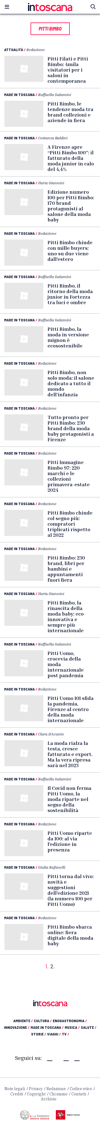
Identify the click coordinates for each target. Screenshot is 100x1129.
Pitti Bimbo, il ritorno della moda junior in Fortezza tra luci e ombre (70, 294)
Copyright (36, 1094)
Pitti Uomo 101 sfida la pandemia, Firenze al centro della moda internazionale (71, 709)
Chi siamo (58, 1094)
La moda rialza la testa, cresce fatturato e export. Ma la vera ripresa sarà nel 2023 (70, 754)
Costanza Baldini (53, 137)
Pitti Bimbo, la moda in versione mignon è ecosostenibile (68, 337)
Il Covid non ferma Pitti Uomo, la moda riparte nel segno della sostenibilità (69, 799)
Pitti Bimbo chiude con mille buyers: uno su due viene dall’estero (70, 250)
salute (88, 1027)
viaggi (54, 1034)
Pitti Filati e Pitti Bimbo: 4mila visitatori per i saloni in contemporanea (68, 70)
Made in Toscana (19, 94)
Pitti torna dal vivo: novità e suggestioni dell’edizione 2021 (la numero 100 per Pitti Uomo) (71, 890)
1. (47, 966)
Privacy (35, 1089)
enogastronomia (70, 1020)
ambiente (23, 1020)
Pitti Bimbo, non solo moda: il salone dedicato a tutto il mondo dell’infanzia (71, 383)
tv (65, 1034)
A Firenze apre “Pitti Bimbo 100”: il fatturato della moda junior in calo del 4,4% (71, 158)
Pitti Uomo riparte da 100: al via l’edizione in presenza (70, 841)
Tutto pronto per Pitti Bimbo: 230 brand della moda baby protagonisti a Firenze (71, 428)
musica (72, 1027)
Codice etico (81, 1089)
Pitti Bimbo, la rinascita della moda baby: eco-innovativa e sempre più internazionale (67, 616)
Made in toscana (47, 1027)
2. (52, 966)
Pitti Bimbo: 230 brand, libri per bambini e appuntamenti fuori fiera (66, 569)
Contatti (78, 1094)
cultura (43, 1020)
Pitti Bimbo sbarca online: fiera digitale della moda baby (70, 935)
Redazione (35, 49)
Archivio (48, 1099)
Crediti (16, 1094)
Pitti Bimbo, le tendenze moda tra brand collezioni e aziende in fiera (70, 111)
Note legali (14, 1089)
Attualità (13, 49)
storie (38, 1034)
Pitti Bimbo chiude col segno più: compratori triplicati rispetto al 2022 (70, 524)
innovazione (16, 1027)
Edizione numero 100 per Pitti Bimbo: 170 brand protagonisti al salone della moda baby (71, 206)
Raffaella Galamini (54, 94)
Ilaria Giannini (51, 182)
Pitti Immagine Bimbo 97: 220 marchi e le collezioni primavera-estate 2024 (69, 476)
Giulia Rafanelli (51, 867)
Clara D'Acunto (51, 734)
